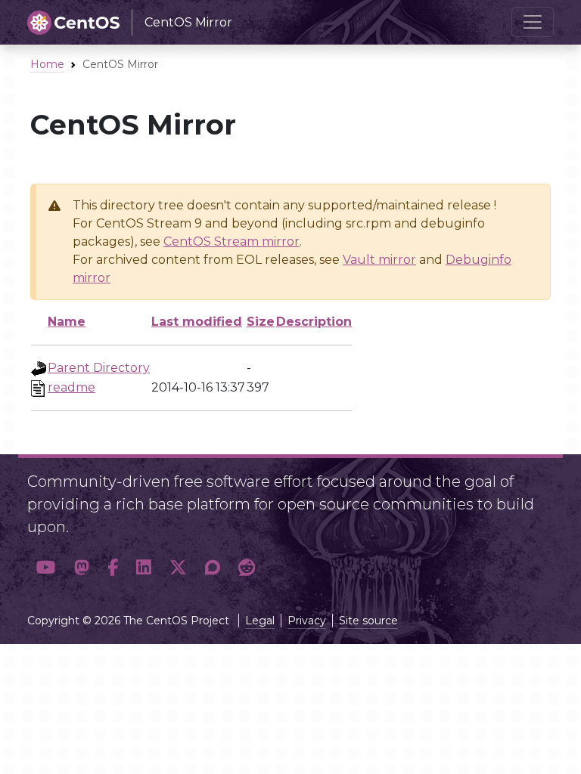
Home (47, 64)
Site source (368, 620)
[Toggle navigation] (532, 22)
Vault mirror (379, 259)
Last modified (196, 321)
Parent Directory (99, 368)
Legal (260, 620)
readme (71, 387)
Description (314, 321)
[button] (46, 567)
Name (66, 321)
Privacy (306, 620)
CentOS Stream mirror (231, 241)
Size (261, 321)
